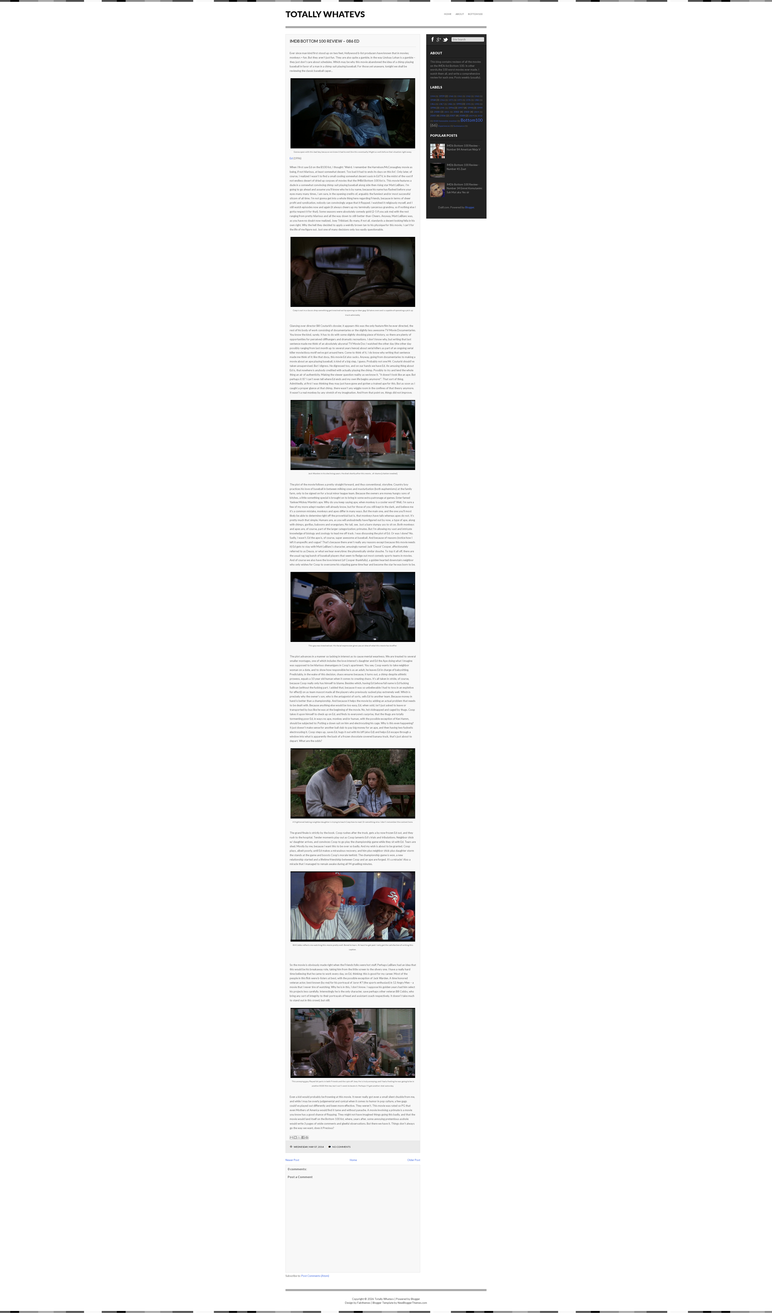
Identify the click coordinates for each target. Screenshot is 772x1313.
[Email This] (292, 1137)
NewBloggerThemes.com (412, 1302)
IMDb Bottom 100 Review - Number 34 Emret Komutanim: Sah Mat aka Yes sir (464, 188)
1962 (468, 96)
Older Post (413, 1160)
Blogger (469, 207)
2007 (452, 115)
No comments (341, 1146)
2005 (433, 115)
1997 (460, 107)
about (460, 13)
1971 (451, 100)
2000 (437, 111)
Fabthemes (363, 1302)
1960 (451, 96)
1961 (459, 96)
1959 (442, 96)
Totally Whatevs (325, 14)
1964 (433, 99)
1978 (468, 100)
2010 (480, 115)
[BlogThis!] (295, 1137)
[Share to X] (299, 1137)
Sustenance (459, 126)
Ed (291, 158)
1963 (476, 96)
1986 (432, 104)
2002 (456, 111)
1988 (450, 104)
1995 (442, 108)
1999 (479, 107)
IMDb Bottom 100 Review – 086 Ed (324, 41)
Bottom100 (475, 13)
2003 (466, 111)
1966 (442, 100)
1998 (470, 107)
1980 (476, 100)
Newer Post (292, 1160)
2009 (471, 115)
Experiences (444, 126)
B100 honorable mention (445, 121)
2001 (446, 112)
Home (448, 13)
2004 (476, 112)
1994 (433, 107)
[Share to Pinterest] (307, 1137)
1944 (432, 96)
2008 (462, 115)
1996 (451, 107)
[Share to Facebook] (303, 1137)
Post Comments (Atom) (315, 1275)
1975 (459, 100)
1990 (459, 103)
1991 (468, 104)
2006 (443, 115)
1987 (441, 104)
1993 (476, 104)
